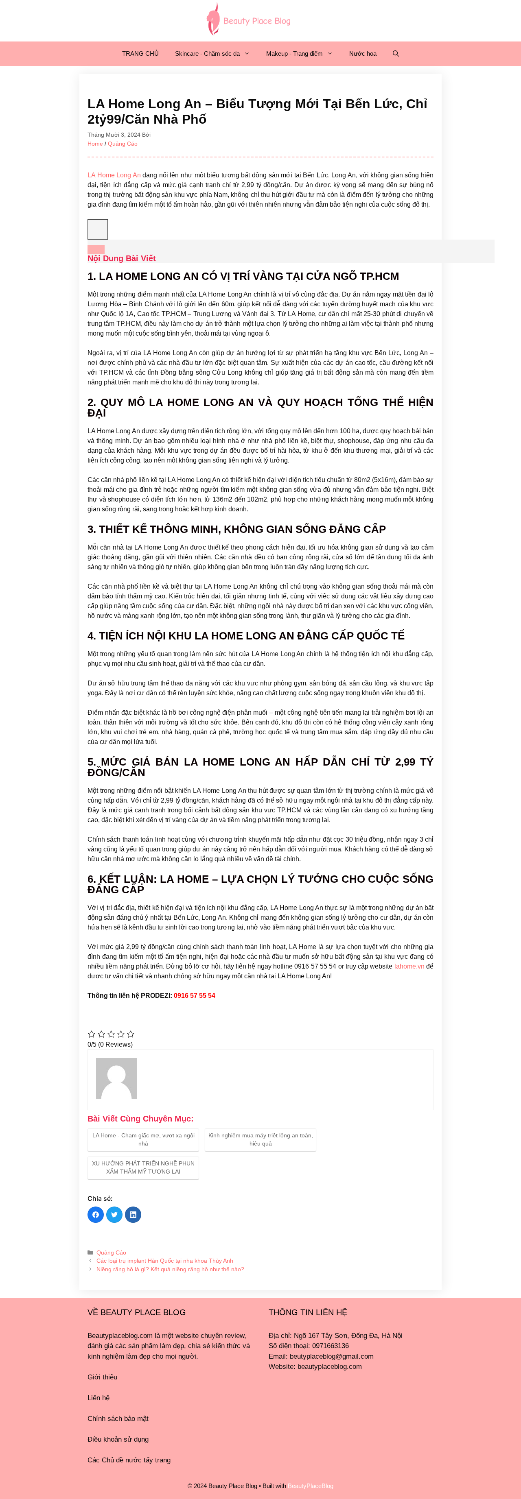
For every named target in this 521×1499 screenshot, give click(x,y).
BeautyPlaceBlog (310, 1485)
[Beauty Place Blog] (248, 18)
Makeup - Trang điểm (294, 53)
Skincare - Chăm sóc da (207, 53)
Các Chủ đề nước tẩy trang (129, 1460)
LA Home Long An (114, 175)
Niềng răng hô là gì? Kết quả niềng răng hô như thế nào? (170, 1269)
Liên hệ (98, 1398)
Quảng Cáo (123, 143)
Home (95, 143)
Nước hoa (363, 53)
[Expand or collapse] (96, 249)
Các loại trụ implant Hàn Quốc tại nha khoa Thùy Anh (164, 1261)
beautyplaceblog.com (330, 1366)
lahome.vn (409, 966)
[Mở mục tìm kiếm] (396, 53)
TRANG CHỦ (140, 53)
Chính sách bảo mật (118, 1419)
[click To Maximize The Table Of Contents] (98, 229)
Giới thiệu (102, 1377)
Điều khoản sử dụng (118, 1439)
